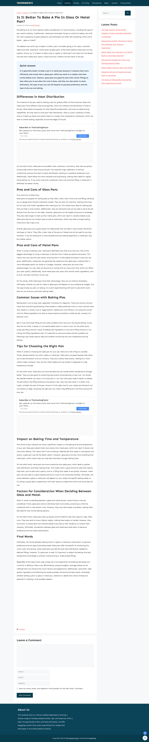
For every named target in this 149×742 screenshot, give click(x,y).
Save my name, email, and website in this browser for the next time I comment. (51, 688)
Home (59, 3)
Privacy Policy (126, 3)
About (106, 3)
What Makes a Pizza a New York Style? (117, 68)
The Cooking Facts (72, 738)
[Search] (128, 13)
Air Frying (85, 3)
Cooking (68, 3)
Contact (115, 3)
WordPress (92, 738)
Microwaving (96, 3)
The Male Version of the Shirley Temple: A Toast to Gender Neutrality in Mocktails (116, 33)
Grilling (76, 3)
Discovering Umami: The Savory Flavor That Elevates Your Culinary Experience (117, 44)
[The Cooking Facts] (25, 3)
